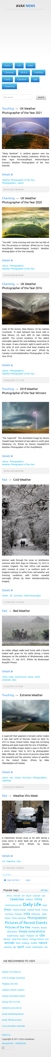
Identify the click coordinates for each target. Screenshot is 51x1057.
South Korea (20, 677)
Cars (43, 895)
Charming (8, 198)
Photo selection (19, 918)
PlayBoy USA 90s (10, 984)
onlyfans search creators (13, 990)
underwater (37, 947)
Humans (18, 914)
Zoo (47, 939)
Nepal (7, 918)
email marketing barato (13, 1014)
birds (18, 943)
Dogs (44, 905)
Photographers (9, 183)
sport (20, 946)
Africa (9, 895)
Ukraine (6, 939)
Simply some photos (32, 931)
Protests (36, 927)
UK (11, 595)
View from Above (20, 939)
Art (23, 895)
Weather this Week (25, 795)
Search (41, 97)
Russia (44, 927)
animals (10, 942)
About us (6, 1035)
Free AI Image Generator (13, 978)
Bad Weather (21, 611)
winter (5, 595)
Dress (7, 909)
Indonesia (35, 914)
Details (6, 174)
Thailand (30, 936)
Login (27, 880)
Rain (14, 680)
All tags (44, 890)
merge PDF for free (11, 1002)
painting (8, 947)
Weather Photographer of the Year (18, 180)
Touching (8, 108)
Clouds (17, 777)
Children (29, 899)
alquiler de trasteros (11, 972)
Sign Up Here (13, 880)
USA (18, 861)
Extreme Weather (31, 695)
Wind (37, 677)
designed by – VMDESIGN (14, 1043)
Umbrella (6, 680)
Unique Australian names (13, 996)
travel (28, 947)
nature (20, 183)
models (33, 943)
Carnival (36, 895)
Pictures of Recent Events (26, 923)
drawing (25, 943)
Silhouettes (12, 931)
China (4, 677)
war (46, 947)
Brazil (28, 895)
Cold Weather (22, 479)
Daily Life (32, 904)
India (11, 677)
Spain (22, 936)
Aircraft (16, 895)
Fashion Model (19, 910)
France (45, 910)
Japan (44, 914)
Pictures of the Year (17, 927)
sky (11, 777)
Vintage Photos (36, 939)
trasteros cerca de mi (11, 1008)
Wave (30, 677)
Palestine (10, 861)
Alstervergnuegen (32, 595)
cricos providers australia (13, 1026)
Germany (18, 595)
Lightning (6, 780)
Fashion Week (33, 910)
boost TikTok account (11, 1020)
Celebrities (17, 899)
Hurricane (26, 777)
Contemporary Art (13, 905)
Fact (4, 479)
